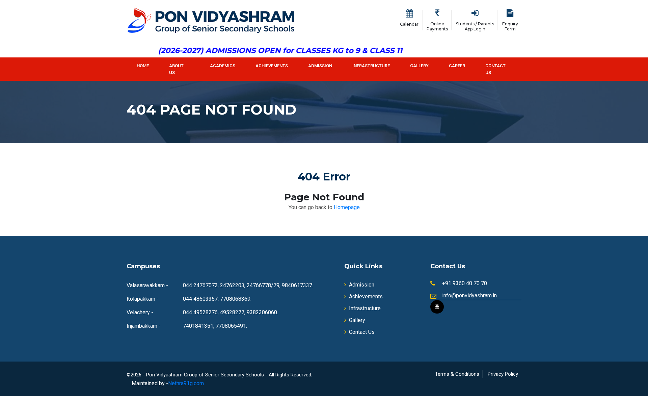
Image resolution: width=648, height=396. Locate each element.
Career (457, 65)
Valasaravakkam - (147, 285)
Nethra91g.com (186, 383)
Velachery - (140, 312)
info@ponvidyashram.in (469, 295)
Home (143, 65)
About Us (176, 69)
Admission (320, 65)
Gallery (419, 65)
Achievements (271, 65)
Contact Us (495, 69)
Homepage (347, 207)
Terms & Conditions (457, 374)
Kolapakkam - (143, 299)
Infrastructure (371, 65)
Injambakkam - (144, 326)
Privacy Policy (503, 374)
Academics (222, 65)
